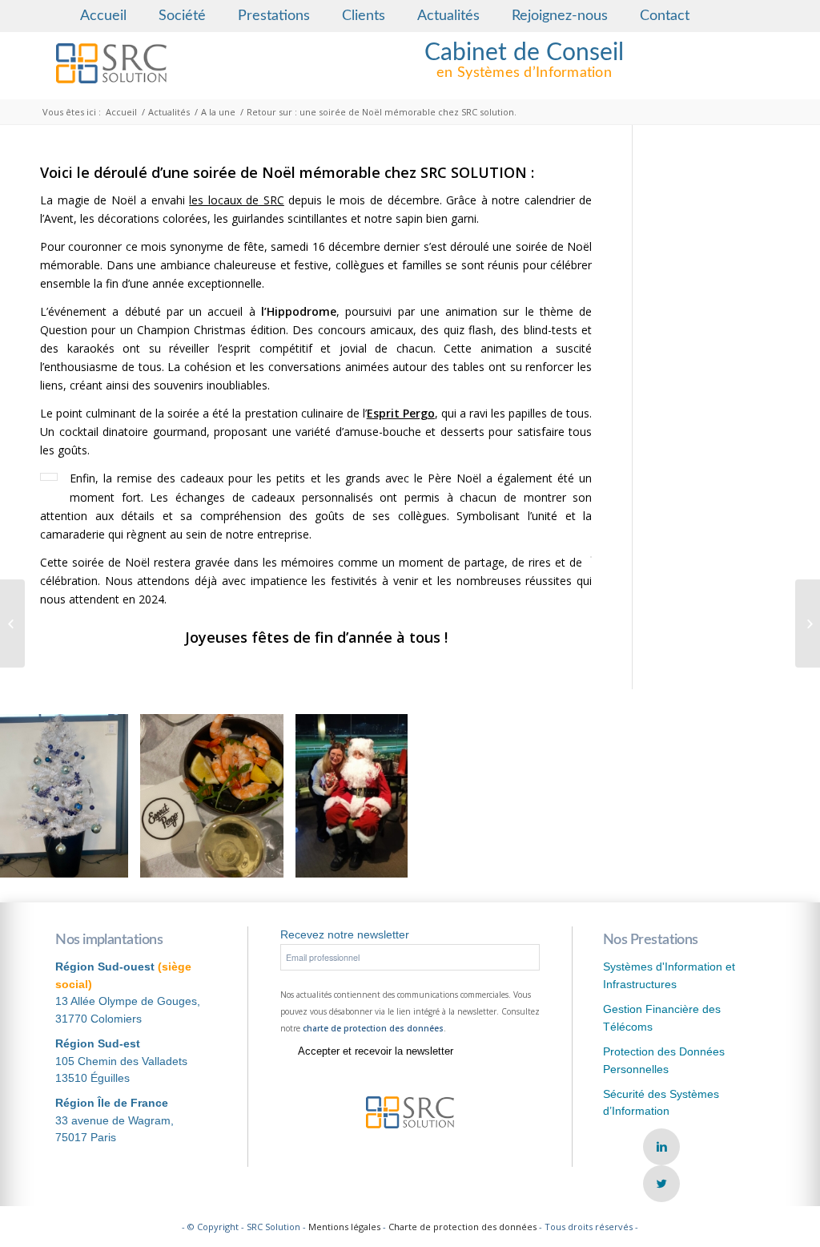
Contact (664, 16)
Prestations (274, 16)
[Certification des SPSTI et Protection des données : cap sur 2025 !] (12, 623)
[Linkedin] (661, 1146)
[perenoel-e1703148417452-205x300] (390, 859)
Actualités (448, 16)
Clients (363, 16)
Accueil (103, 16)
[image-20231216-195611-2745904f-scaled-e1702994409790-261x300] (265, 859)
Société (182, 16)
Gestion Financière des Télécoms (662, 1017)
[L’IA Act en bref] (807, 623)
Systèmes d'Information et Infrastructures (669, 975)
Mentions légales (344, 1227)
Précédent (36, 796)
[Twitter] (661, 1183)
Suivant (784, 796)
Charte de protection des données (462, 1227)
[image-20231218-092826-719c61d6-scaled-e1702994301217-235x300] (110, 859)
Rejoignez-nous (560, 16)
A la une (218, 112)
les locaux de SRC (236, 200)
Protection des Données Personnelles (664, 1060)
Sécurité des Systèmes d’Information (661, 1102)
